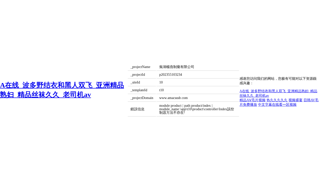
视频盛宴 (295, 100)
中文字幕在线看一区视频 (277, 104)
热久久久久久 (277, 100)
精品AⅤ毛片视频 (253, 100)
